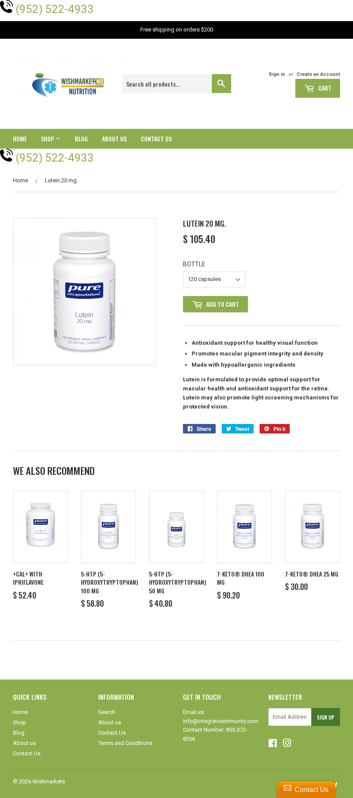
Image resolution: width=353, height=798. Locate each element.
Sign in (277, 74)
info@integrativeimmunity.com (220, 721)
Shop (48, 138)
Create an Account (318, 74)
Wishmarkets (48, 781)
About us (114, 138)
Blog (81, 138)
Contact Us (156, 138)
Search (106, 712)
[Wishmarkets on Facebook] (272, 744)
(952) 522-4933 (54, 9)
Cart (324, 87)
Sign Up (325, 717)
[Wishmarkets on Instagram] (287, 744)
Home (20, 138)
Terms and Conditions (125, 743)
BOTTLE (194, 264)
